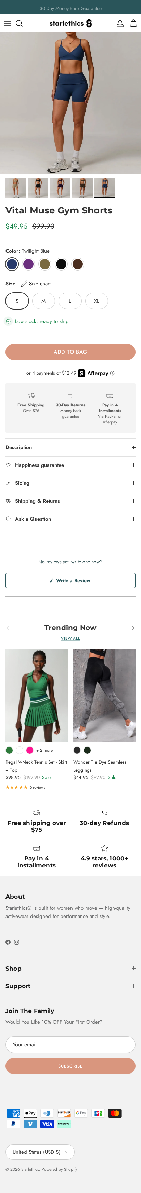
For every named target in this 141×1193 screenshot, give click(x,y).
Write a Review (82, 582)
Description (18, 447)
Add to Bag (70, 352)
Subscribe (70, 1066)
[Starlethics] (70, 23)
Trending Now (70, 628)
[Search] (22, 23)
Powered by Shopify (59, 1169)
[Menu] (7, 23)
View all (70, 638)
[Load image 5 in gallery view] (70, 103)
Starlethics (30, 1169)
